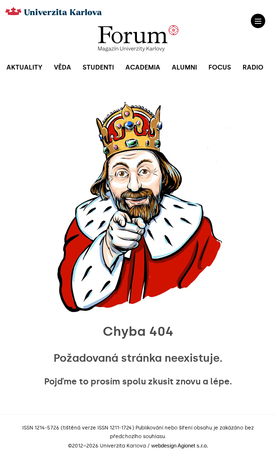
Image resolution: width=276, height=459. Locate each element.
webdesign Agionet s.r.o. (179, 445)
